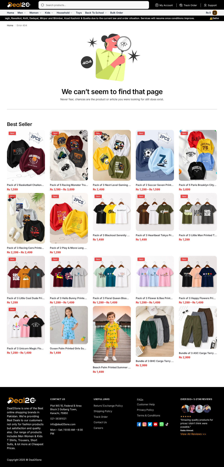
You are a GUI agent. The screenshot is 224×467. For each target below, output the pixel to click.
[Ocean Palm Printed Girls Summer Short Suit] (69, 325)
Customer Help (146, 404)
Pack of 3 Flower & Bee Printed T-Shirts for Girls (155, 298)
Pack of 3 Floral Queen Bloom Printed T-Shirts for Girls (112, 298)
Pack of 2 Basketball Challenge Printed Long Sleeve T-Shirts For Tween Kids (26, 185)
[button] (211, 13)
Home (10, 25)
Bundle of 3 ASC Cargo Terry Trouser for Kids (198, 353)
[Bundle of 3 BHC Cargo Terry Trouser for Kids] (155, 331)
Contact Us (100, 422)
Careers (98, 427)
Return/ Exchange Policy (108, 405)
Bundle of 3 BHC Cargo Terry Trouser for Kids (155, 361)
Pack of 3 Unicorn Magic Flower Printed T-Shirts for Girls (26, 348)
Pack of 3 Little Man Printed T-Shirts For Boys (198, 235)
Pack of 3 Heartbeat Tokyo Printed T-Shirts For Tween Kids (155, 235)
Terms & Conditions (148, 415)
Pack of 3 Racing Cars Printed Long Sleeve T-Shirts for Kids (26, 247)
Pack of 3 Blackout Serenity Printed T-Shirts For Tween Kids (112, 235)
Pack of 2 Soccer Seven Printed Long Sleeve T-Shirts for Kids (155, 185)
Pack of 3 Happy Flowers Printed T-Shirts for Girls (198, 298)
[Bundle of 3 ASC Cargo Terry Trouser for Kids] (198, 327)
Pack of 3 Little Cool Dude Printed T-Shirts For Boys (26, 298)
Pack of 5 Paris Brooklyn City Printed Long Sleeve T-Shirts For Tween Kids (198, 185)
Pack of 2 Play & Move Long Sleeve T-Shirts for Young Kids (69, 247)
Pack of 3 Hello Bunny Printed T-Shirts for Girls (69, 298)
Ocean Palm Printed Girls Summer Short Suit (69, 348)
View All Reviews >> (193, 434)
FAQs (140, 399)
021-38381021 (58, 418)
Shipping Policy (103, 411)
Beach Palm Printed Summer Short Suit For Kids (112, 367)
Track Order (101, 416)
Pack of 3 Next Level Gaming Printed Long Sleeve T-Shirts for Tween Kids (112, 185)
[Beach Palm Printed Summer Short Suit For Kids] (112, 334)
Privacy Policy (145, 409)
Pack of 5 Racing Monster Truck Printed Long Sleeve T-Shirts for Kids (69, 185)
